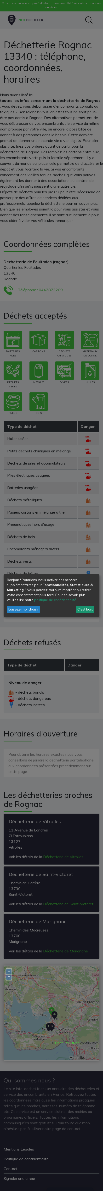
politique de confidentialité (55, 600)
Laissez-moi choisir (23, 609)
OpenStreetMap (67, 1043)
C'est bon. (85, 609)
